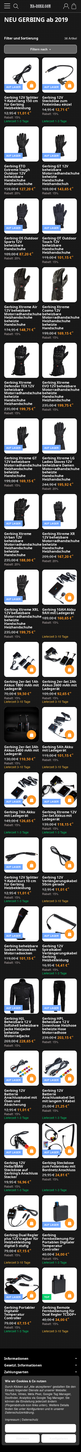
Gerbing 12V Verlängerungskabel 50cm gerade (59, 881)
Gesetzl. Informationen (23, 1365)
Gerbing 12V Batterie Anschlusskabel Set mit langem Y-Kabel (58, 1096)
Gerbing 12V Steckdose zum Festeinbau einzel (57, 101)
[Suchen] (16, 6)
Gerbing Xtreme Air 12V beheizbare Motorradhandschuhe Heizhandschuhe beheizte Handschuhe (21, 315)
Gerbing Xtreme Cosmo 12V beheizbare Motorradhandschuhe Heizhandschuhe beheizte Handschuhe (59, 317)
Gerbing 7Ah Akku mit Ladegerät (19, 813)
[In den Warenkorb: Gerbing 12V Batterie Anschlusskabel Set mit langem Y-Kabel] (69, 1078)
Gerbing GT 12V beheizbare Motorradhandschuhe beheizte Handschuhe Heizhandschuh (59, 175)
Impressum (12, 1419)
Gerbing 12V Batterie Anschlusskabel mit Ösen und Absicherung (20, 1097)
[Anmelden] (66, 6)
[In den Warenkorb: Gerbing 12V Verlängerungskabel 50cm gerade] (69, 865)
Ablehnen (22, 1438)
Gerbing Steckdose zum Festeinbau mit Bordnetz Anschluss (58, 1166)
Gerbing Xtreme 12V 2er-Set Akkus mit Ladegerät (59, 815)
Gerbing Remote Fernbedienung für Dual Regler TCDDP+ (59, 1311)
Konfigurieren (59, 1438)
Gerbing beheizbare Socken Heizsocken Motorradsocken (21, 949)
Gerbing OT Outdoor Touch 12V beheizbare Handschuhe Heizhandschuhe (59, 245)
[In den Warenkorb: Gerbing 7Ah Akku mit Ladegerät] (31, 800)
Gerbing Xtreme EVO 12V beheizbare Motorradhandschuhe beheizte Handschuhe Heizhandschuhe (59, 391)
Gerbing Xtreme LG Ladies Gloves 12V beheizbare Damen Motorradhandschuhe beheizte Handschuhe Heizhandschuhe (59, 468)
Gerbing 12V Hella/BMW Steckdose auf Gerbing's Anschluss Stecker (21, 1170)
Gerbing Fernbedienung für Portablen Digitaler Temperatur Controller (58, 1242)
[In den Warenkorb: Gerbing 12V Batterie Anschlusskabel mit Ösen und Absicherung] (31, 1078)
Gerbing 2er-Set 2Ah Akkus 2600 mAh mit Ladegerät (59, 685)
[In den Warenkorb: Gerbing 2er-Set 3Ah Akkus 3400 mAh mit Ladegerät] (31, 735)
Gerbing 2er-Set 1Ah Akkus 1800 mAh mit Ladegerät (21, 685)
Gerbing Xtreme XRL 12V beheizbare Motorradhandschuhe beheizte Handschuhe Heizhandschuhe (21, 618)
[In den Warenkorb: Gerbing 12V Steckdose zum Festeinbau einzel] (69, 85)
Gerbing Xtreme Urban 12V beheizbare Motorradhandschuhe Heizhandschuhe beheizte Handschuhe (21, 544)
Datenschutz (30, 1419)
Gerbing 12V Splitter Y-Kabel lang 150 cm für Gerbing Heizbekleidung (21, 103)
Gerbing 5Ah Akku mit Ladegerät (57, 748)
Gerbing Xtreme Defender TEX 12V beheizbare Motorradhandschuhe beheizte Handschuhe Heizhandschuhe (21, 393)
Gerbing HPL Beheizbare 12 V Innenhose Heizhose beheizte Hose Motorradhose (59, 1025)
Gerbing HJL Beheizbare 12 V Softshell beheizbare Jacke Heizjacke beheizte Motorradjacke (21, 1027)
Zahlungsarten (16, 1372)
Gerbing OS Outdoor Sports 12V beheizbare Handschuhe (21, 244)
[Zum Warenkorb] (74, 6)
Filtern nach (39, 49)
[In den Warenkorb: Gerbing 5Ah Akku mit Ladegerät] (69, 735)
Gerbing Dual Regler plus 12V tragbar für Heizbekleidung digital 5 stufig (21, 1240)
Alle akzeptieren (40, 1428)
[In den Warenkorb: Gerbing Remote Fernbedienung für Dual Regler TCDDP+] (69, 1295)
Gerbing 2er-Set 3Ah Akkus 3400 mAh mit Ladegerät (21, 750)
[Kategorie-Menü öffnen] (7, 6)
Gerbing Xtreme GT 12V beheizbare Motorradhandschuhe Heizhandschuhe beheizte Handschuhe (21, 467)
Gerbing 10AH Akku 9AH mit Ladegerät (59, 611)
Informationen (16, 1358)
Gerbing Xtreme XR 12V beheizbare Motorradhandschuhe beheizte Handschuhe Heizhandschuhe (59, 542)
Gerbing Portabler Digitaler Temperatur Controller (19, 1313)
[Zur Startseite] (40, 6)
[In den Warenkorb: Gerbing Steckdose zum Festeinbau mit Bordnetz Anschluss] (69, 1150)
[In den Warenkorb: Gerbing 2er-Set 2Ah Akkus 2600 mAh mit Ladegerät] (69, 669)
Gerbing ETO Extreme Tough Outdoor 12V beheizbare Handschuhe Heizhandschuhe (18, 175)
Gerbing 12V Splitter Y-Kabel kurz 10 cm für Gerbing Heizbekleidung (21, 883)
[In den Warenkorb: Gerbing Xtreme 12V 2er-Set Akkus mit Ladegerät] (69, 800)
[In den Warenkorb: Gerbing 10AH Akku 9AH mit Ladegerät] (69, 597)
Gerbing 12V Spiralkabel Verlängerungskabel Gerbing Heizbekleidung (59, 953)
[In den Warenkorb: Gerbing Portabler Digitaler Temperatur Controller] (31, 1295)
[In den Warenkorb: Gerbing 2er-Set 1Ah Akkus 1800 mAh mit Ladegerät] (31, 669)
